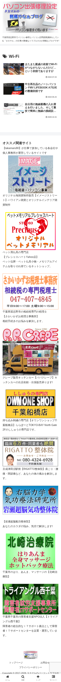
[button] (54, 499)
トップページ (16, 662)
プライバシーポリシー (30, 667)
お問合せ (45, 662)
